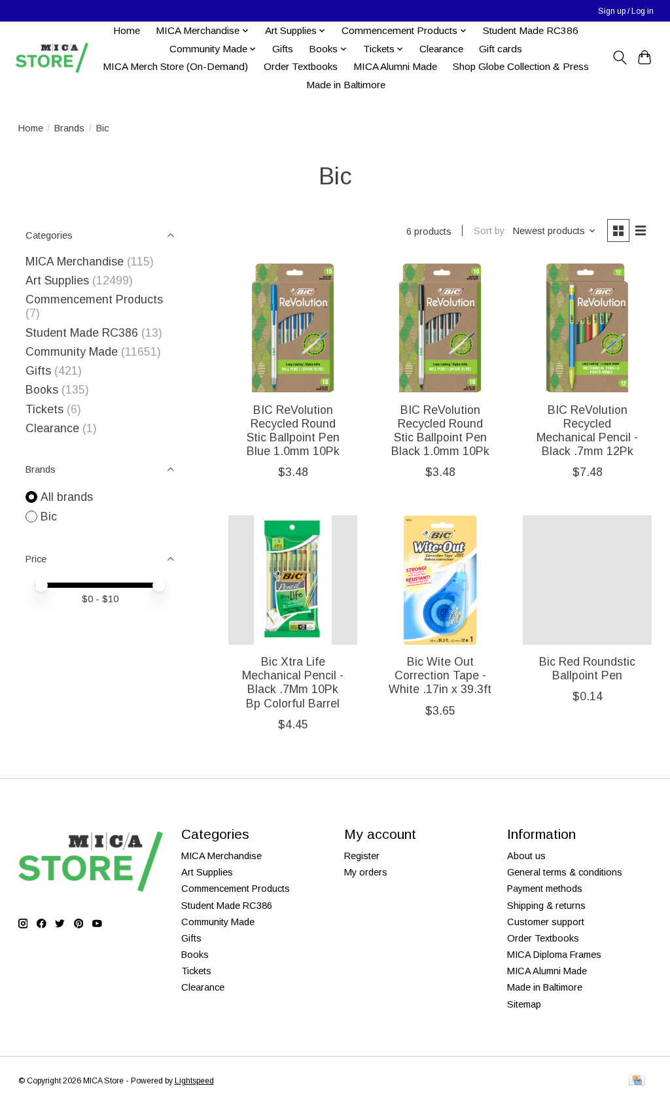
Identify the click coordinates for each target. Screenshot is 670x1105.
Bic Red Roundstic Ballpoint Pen (587, 668)
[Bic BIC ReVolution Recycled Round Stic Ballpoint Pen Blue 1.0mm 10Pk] (292, 328)
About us (526, 856)
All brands (67, 496)
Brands (69, 128)
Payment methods (544, 888)
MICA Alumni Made (395, 66)
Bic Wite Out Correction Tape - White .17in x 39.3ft (440, 675)
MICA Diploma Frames (554, 954)
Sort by (489, 231)
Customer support (545, 922)
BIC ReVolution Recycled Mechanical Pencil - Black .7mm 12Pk (587, 430)
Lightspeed (194, 1080)
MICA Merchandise (75, 261)
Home (126, 30)
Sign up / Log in (626, 11)
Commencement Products (94, 299)
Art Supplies (57, 280)
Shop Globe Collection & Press (521, 66)
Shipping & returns (546, 905)
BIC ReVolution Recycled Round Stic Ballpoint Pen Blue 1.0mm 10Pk (293, 430)
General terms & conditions (564, 872)
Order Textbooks (301, 66)
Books (42, 389)
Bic (49, 516)
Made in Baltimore (345, 84)
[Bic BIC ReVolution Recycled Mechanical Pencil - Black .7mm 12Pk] (587, 328)
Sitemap (524, 1004)
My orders (365, 872)
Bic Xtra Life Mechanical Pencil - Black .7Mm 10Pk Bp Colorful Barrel (293, 682)
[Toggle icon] (619, 57)
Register (361, 856)
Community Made (72, 351)
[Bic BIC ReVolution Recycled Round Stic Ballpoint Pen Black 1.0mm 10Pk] (440, 328)
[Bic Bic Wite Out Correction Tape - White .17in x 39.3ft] (440, 579)
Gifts (282, 48)
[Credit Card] (637, 1081)
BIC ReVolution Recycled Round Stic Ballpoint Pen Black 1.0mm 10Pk (440, 430)
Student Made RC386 (530, 30)
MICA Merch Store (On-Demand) (175, 66)
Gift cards (500, 48)
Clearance (441, 48)
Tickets (46, 409)
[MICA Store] (52, 58)
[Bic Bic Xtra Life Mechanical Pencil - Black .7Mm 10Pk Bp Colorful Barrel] (292, 579)
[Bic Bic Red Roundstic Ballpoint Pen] (587, 579)
